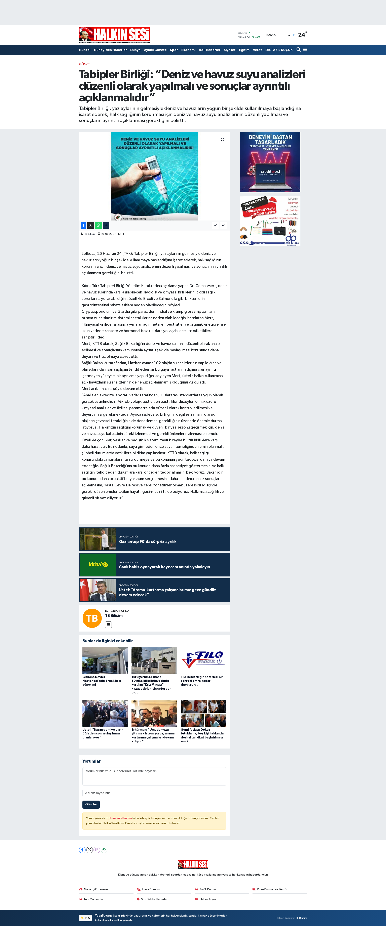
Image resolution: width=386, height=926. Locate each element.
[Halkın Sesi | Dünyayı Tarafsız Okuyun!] (114, 35)
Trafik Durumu (208, 889)
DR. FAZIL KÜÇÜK (279, 50)
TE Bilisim (89, 234)
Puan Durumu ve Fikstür (272, 889)
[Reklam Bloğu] (270, 162)
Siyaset (230, 50)
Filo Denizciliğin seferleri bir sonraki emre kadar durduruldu (202, 680)
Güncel (84, 50)
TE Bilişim (301, 918)
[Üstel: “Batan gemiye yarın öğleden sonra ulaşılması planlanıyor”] (105, 713)
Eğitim (244, 50)
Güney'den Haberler (110, 50)
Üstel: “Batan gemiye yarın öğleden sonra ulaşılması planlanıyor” (102, 733)
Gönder (91, 804)
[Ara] (299, 50)
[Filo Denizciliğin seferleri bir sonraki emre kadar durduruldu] (204, 660)
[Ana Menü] (304, 50)
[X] (89, 850)
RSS (87, 918)
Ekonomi (188, 50)
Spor (174, 50)
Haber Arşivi (208, 899)
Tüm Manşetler (93, 899)
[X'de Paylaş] (90, 225)
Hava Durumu (151, 889)
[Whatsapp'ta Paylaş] (98, 225)
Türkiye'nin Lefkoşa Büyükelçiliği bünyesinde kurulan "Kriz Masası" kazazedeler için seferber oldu (151, 684)
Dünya (135, 50)
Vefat (257, 50)
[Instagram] (96, 850)
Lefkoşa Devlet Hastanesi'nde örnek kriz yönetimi (101, 680)
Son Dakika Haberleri (154, 899)
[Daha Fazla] (106, 225)
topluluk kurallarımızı (119, 818)
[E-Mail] (108, 624)
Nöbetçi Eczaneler (96, 889)
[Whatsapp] (104, 850)
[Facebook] (82, 850)
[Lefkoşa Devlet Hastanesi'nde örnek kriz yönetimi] (105, 660)
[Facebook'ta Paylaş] (83, 225)
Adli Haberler (209, 50)
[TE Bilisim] (92, 618)
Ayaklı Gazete (155, 50)
